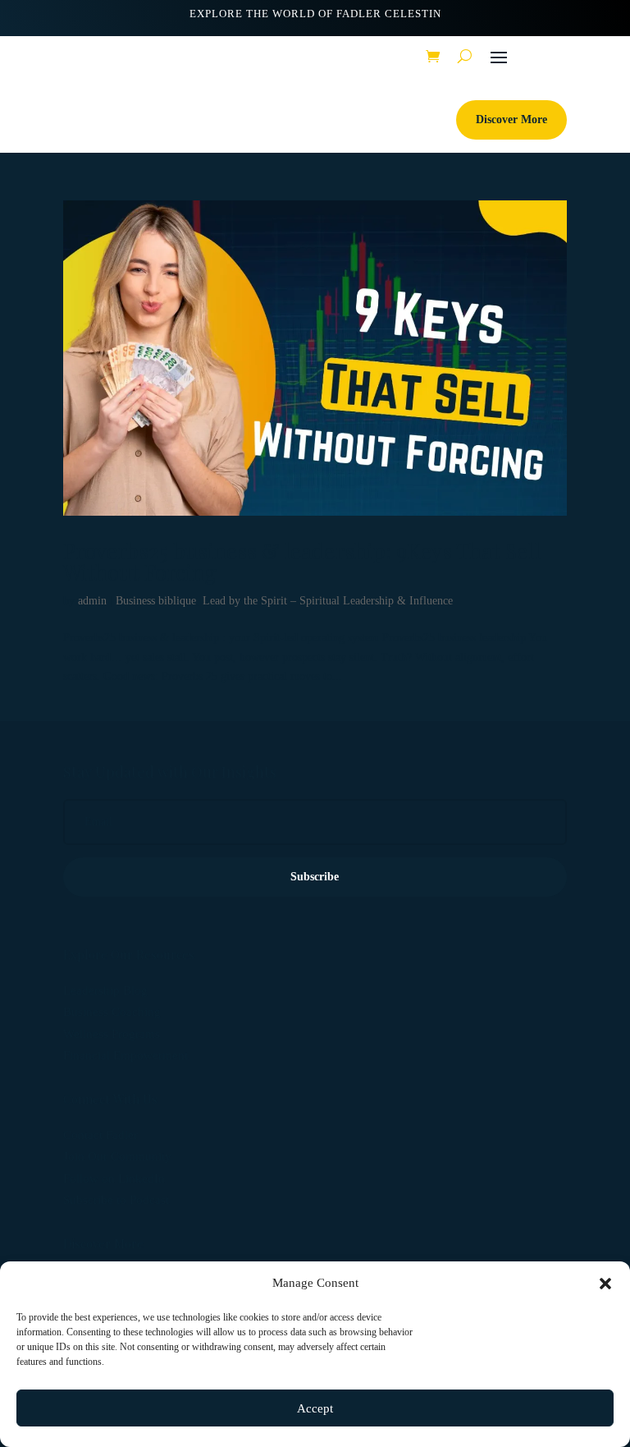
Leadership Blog (105, 990)
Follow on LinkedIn (114, 1178)
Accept (315, 1408)
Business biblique (156, 601)
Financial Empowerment (125, 1055)
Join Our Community (117, 1156)
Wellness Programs (111, 1033)
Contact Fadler (100, 1135)
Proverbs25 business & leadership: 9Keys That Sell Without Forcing (302, 561)
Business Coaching (112, 1011)
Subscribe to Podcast (116, 1199)
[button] (605, 1283)
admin (92, 601)
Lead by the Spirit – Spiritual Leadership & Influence (328, 601)
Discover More (511, 119)
